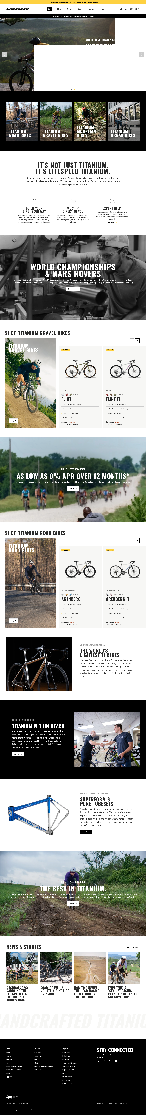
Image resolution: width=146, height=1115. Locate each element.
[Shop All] (30, 383)
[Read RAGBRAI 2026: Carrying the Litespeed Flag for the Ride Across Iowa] (22, 977)
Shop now (16, 69)
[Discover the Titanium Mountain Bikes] (90, 121)
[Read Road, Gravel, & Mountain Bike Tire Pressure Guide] (56, 977)
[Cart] (126, 9)
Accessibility (123, 1103)
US (139, 9)
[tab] (71, 89)
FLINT (66, 399)
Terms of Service (112, 1103)
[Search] (121, 9)
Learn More (74, 289)
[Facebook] (104, 1061)
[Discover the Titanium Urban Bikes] (124, 121)
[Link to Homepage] (9, 1097)
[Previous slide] (4, 54)
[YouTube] (116, 1061)
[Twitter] (110, 1061)
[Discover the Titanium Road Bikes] (22, 121)
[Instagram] (98, 1061)
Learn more (111, 222)
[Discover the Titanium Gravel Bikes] (56, 121)
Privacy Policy (101, 1103)
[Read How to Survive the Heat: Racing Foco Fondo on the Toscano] (90, 977)
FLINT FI (113, 399)
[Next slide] (137, 340)
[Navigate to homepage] (17, 9)
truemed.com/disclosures (61, 1110)
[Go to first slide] (141, 54)
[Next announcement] (143, 16)
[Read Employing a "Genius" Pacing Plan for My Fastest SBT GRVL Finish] (124, 977)
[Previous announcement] (3, 16)
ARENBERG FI (118, 599)
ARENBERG (71, 599)
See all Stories (132, 947)
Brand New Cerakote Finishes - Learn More (73, 16)
